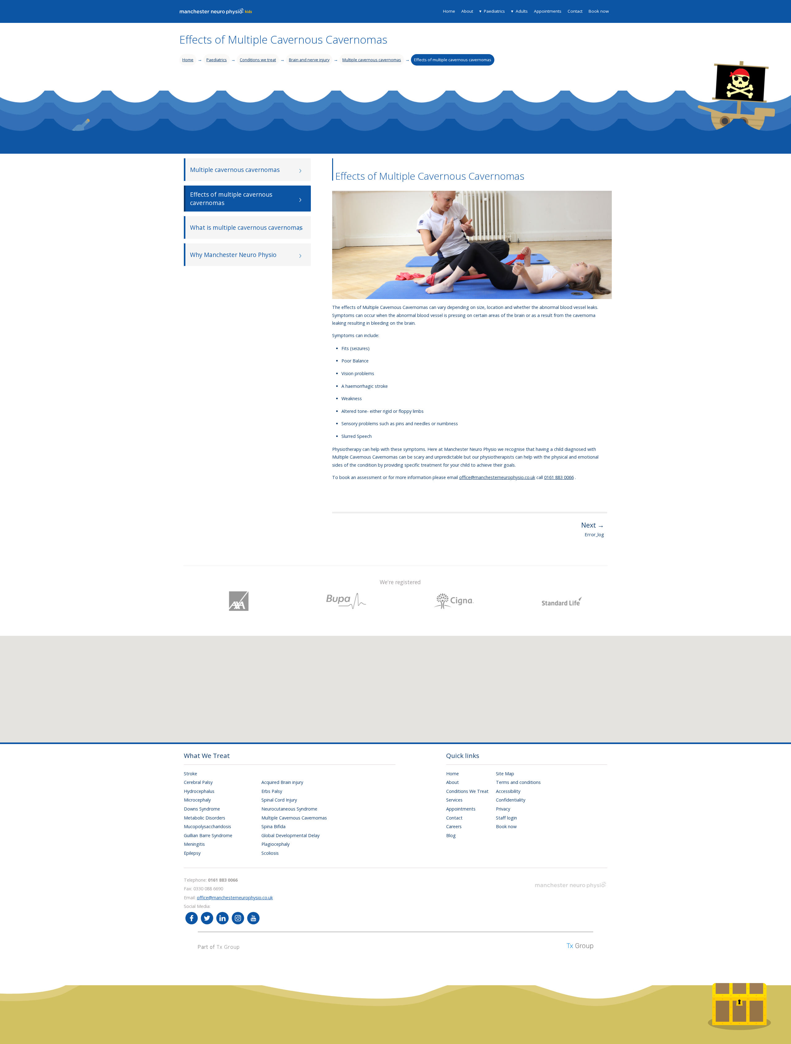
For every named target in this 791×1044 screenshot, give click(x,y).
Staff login (506, 818)
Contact (575, 11)
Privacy (503, 809)
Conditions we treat (258, 59)
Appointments (547, 11)
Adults (522, 11)
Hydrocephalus (199, 791)
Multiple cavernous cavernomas (371, 59)
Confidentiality (510, 800)
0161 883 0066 (559, 477)
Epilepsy (192, 853)
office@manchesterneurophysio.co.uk (497, 477)
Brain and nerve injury (309, 59)
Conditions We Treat (467, 791)
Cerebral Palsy (198, 782)
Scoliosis (270, 853)
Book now (599, 11)
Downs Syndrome (202, 809)
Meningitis (194, 844)
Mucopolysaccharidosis (207, 826)
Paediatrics (494, 11)
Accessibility (508, 791)
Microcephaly (197, 800)
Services (454, 800)
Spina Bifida (273, 826)
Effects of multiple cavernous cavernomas (452, 59)
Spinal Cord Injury (279, 800)
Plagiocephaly (275, 844)
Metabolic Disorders (204, 818)
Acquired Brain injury (282, 782)
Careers (454, 826)
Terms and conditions (518, 782)
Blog (451, 835)
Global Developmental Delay (290, 835)
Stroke (190, 774)
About (467, 11)
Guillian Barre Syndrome (208, 835)
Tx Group (228, 946)
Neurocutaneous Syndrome (289, 809)
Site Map (505, 774)
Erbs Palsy (271, 791)
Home (449, 11)
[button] (404, 683)
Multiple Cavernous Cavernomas (294, 818)
